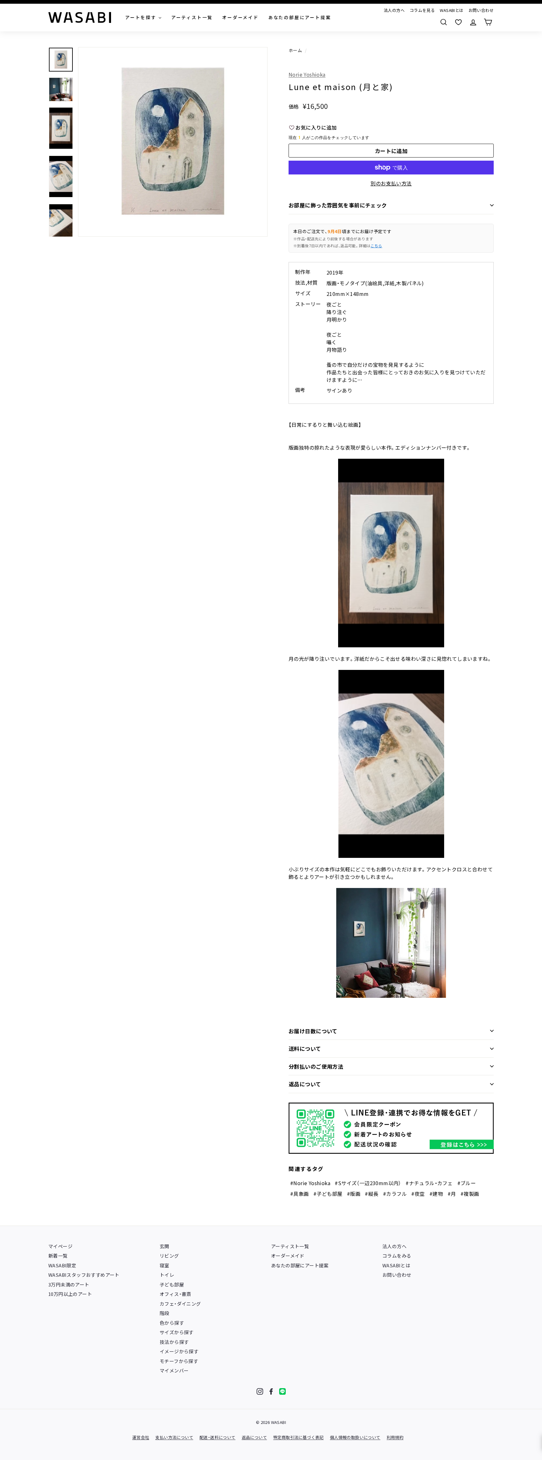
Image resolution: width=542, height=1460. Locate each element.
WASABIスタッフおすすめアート (84, 1274)
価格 (294, 106)
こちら (376, 245)
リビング (169, 1255)
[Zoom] (172, 141)
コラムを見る (422, 10)
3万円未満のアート (68, 1284)
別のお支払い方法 (391, 183)
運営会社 (140, 1437)
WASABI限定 (62, 1265)
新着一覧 (58, 1255)
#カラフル (395, 1193)
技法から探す (174, 1342)
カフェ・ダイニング (180, 1303)
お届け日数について (313, 1031)
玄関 (164, 1246)
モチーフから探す (179, 1361)
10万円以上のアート (70, 1294)
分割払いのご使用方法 (316, 1066)
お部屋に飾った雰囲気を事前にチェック (338, 205)
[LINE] (282, 1391)
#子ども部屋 (327, 1193)
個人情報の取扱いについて (355, 1437)
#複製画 (469, 1193)
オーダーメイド (288, 1255)
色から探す (172, 1322)
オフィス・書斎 (175, 1294)
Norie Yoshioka (307, 74)
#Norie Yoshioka (310, 1183)
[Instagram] (260, 1391)
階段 (164, 1313)
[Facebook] (271, 1391)
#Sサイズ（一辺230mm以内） (368, 1183)
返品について (305, 1084)
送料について (305, 1048)
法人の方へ (394, 10)
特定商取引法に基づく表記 (298, 1437)
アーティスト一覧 (290, 1246)
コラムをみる (396, 1255)
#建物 (436, 1193)
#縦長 (371, 1193)
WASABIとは (451, 10)
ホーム (295, 50)
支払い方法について (174, 1437)
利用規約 (395, 1437)
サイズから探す (177, 1332)
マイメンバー (174, 1370)
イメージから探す (179, 1351)
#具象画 (299, 1193)
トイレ (167, 1274)
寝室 (164, 1265)
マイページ (60, 1246)
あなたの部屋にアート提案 (300, 1265)
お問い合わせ (481, 10)
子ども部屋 (172, 1284)
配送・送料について (217, 1437)
